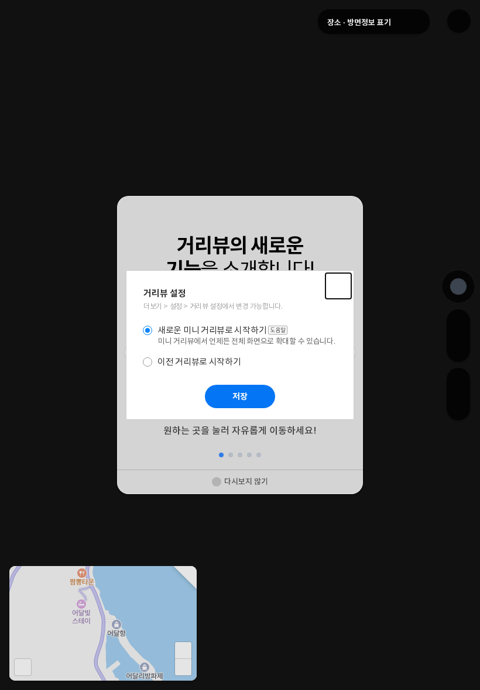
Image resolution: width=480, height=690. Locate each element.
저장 (240, 397)
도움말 (278, 330)
